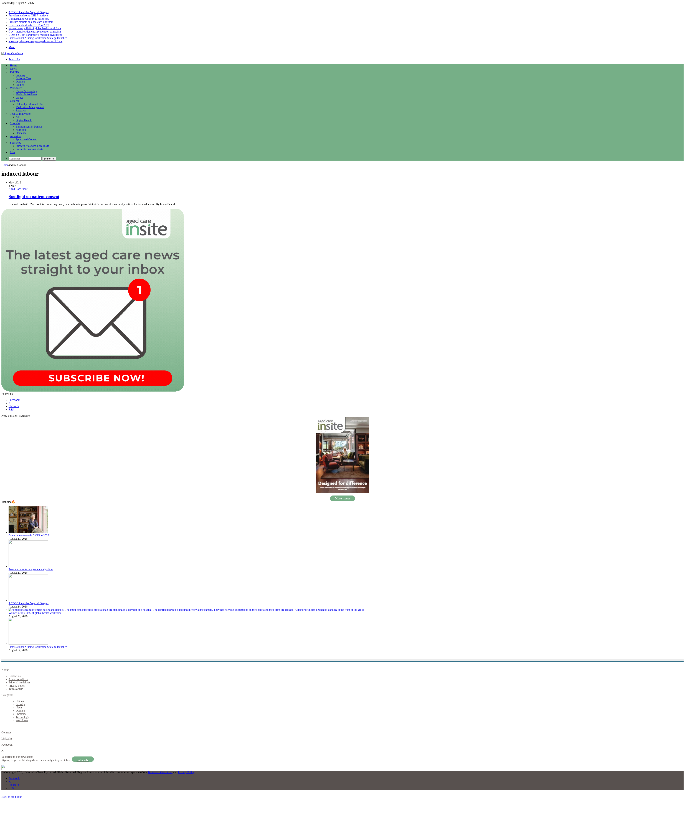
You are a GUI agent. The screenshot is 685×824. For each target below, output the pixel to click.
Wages (19, 97)
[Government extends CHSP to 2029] (28, 532)
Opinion (20, 81)
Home (4, 164)
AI (17, 116)
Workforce (16, 87)
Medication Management (30, 107)
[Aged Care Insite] (12, 53)
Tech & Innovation (20, 113)
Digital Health (24, 120)
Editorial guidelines (19, 682)
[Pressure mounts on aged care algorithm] (28, 566)
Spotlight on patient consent (34, 196)
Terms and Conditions (160, 772)
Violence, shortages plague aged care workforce (35, 41)
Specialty (15, 123)
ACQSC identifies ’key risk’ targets (29, 12)
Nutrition (21, 129)
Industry (14, 71)
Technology (22, 717)
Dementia (21, 133)
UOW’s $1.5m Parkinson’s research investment (35, 34)
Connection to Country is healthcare (29, 18)
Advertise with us (18, 679)
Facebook (7, 744)
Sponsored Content (26, 139)
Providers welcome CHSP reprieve (28, 15)
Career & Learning (26, 91)
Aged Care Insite (18, 188)
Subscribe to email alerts (29, 149)
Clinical (14, 100)
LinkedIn (6, 738)
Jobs (12, 152)
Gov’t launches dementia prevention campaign (35, 31)
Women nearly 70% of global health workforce (35, 28)
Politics (20, 84)
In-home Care (23, 78)
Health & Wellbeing (27, 94)
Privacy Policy (17, 685)
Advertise (15, 136)
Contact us (15, 676)
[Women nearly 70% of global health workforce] (187, 609)
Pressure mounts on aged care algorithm (31, 21)
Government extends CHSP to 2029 (29, 25)
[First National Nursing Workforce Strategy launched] (28, 643)
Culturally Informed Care (30, 104)
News (13, 68)
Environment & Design (29, 126)
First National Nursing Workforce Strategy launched (38, 37)
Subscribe (15, 142)
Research (21, 110)
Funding (20, 75)
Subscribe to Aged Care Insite (32, 145)
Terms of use (16, 688)
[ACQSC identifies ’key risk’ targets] (28, 600)
